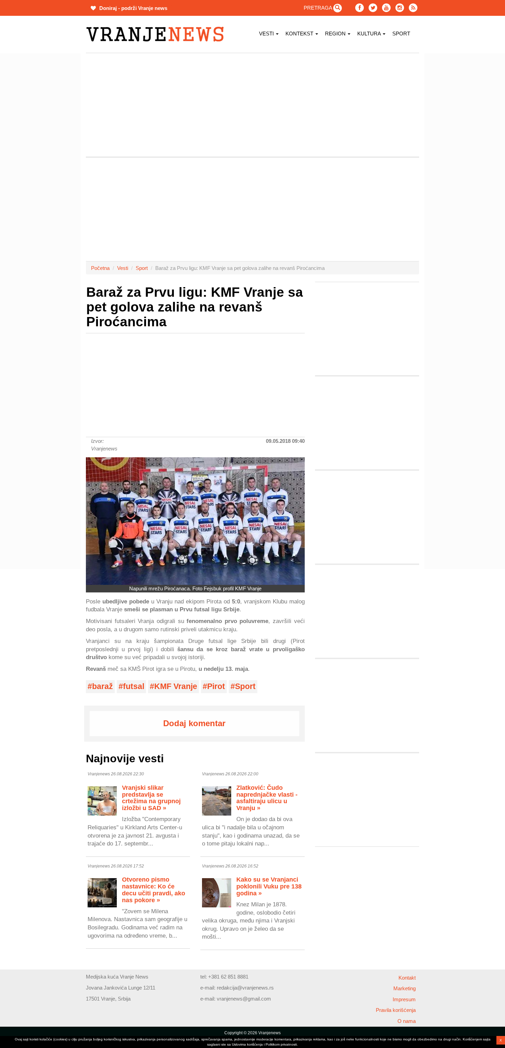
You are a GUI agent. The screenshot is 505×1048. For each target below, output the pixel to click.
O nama (406, 1021)
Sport (401, 33)
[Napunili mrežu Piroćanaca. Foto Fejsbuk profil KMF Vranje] (195, 521)
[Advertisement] (53, 156)
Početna (100, 268)
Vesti (267, 33)
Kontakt (407, 978)
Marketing (404, 988)
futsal (133, 686)
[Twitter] (373, 7)
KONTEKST (300, 33)
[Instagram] (399, 7)
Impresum (404, 999)
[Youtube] (386, 7)
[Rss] (413, 7)
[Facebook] (359, 7)
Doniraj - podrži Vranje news (132, 8)
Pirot (216, 686)
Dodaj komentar (194, 723)
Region (336, 33)
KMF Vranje (175, 686)
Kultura (369, 33)
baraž (102, 686)
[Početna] (157, 34)
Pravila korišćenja (396, 1010)
